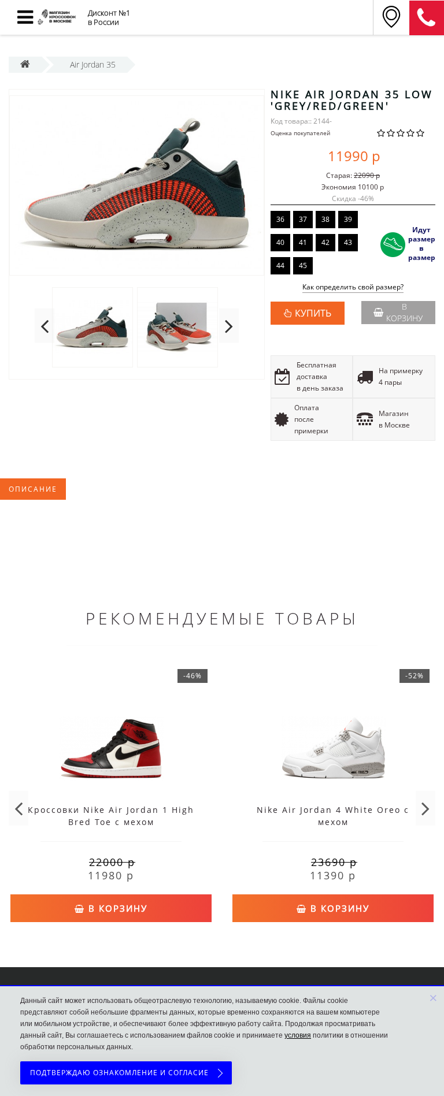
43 (348, 242)
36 (280, 219)
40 (280, 242)
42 (325, 242)
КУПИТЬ (313, 313)
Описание (33, 489)
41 (303, 242)
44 (280, 265)
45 (303, 265)
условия (297, 1035)
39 (348, 219)
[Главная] (25, 64)
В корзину (404, 312)
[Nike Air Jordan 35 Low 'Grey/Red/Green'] (136, 185)
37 (303, 219)
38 (325, 219)
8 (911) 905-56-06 (426, 18)
